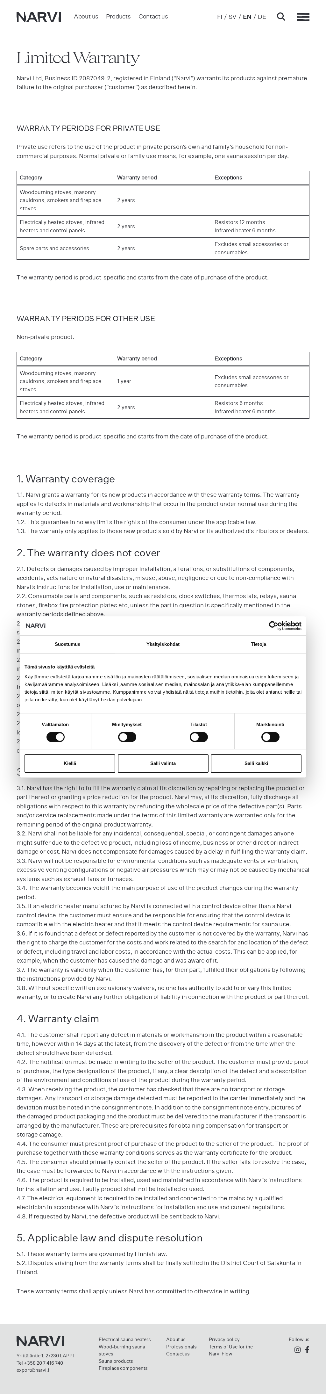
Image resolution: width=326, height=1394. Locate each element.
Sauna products (116, 1361)
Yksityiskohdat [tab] (163, 644)
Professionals (181, 1347)
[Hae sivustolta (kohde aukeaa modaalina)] (281, 17)
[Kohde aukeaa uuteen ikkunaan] (297, 1350)
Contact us (153, 16)
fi (219, 16)
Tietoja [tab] (258, 644)
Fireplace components (123, 1368)
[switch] (127, 737)
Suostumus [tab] (68, 644)
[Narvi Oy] (39, 17)
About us (86, 16)
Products (118, 16)
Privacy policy (224, 1339)
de (262, 16)
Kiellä (70, 763)
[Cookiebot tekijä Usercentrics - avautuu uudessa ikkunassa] (273, 626)
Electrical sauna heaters (125, 1339)
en (247, 16)
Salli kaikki (256, 763)
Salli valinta (163, 763)
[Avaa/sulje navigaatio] (303, 17)
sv (233, 16)
